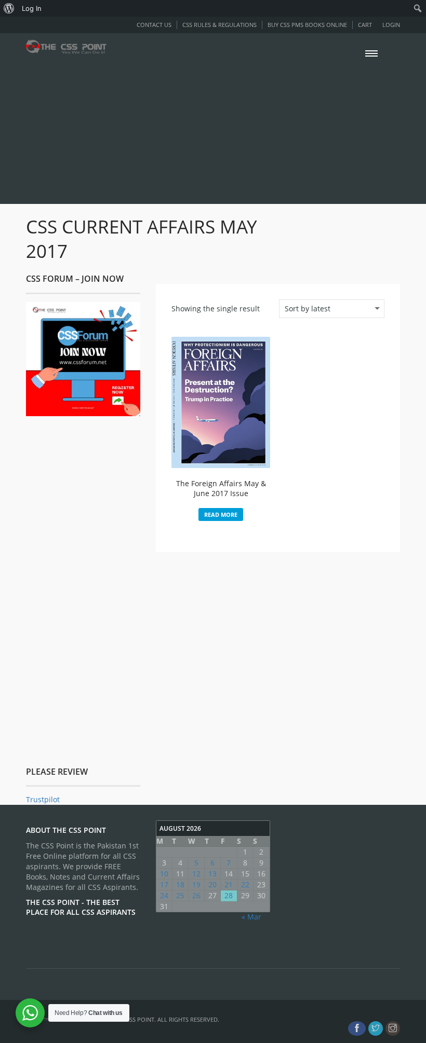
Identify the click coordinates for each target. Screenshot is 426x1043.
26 (196, 895)
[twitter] (375, 1028)
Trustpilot (43, 799)
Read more (220, 514)
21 (228, 884)
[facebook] (357, 1028)
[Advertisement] (213, 128)
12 (196, 874)
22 (245, 884)
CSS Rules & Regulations (219, 25)
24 (164, 895)
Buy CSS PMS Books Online (307, 25)
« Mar (251, 917)
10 (164, 874)
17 (164, 884)
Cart (365, 25)
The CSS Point (134, 1019)
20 (212, 884)
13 (212, 874)
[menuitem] (9, 8)
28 (228, 895)
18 (180, 884)
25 (180, 895)
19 (196, 884)
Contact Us (154, 25)
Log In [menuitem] (32, 8)
